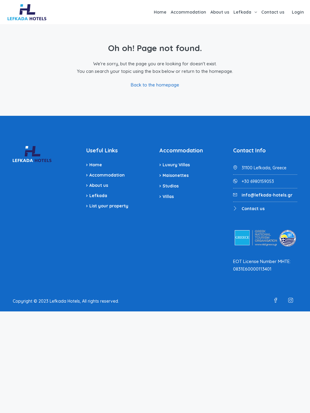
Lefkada (242, 12)
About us (219, 12)
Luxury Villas (176, 164)
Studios (171, 186)
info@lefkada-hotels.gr (267, 195)
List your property (108, 206)
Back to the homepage (155, 85)
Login (298, 12)
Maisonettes (176, 175)
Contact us (272, 12)
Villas (168, 196)
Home (160, 12)
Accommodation (188, 12)
